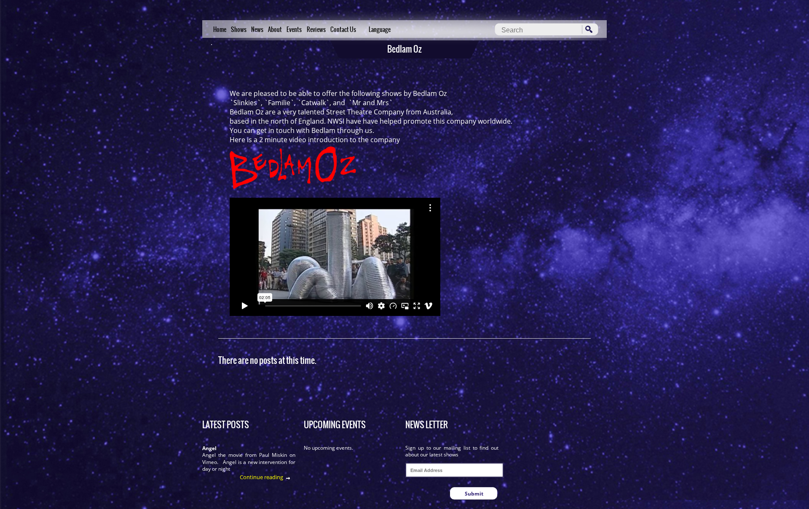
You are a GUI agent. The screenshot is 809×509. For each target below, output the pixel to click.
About (275, 29)
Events (294, 29)
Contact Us (343, 29)
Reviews (316, 29)
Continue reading (261, 477)
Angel (209, 448)
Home (219, 29)
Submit (474, 493)
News (257, 29)
